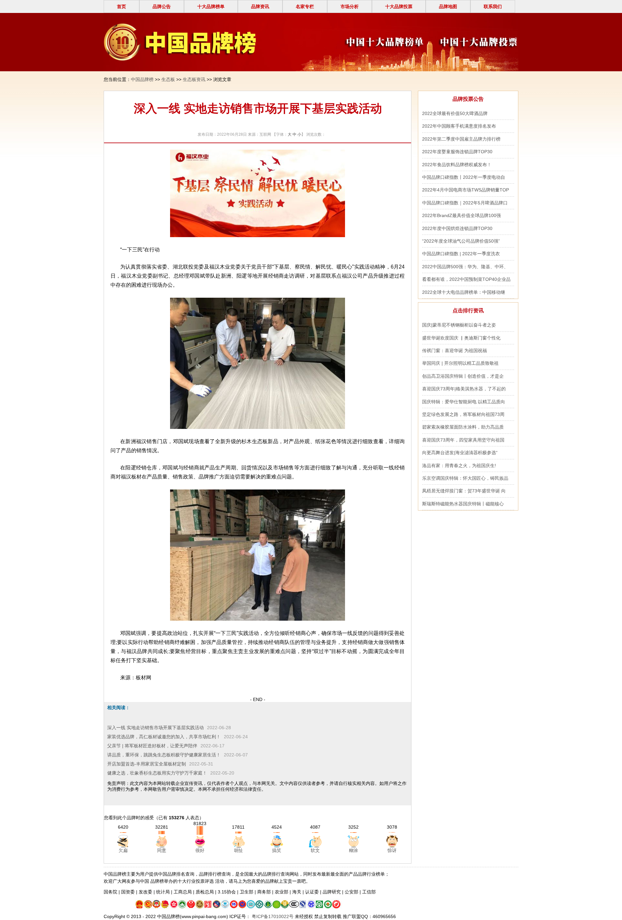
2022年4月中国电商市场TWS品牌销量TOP (465, 189)
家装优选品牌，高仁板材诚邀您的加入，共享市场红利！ (164, 736)
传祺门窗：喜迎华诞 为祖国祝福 (454, 350)
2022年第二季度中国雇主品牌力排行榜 (461, 139)
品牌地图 (448, 6)
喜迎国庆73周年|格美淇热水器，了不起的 (464, 388)
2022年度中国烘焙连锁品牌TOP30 (457, 228)
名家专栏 (305, 6)
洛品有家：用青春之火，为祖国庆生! (459, 465)
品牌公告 (162, 6)
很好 (199, 850)
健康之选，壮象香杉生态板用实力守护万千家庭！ (157, 773)
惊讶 (392, 850)
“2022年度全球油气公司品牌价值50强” (461, 241)
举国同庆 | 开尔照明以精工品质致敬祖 (460, 363)
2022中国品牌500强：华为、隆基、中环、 (465, 266)
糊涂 (353, 850)
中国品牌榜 (142, 79)
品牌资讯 (260, 6)
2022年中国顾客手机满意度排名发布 (459, 126)
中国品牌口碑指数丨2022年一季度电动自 (463, 177)
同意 (161, 850)
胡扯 (238, 850)
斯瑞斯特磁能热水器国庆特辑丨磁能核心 (463, 503)
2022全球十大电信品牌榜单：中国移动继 (463, 292)
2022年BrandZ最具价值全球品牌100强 (461, 215)
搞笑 (276, 850)
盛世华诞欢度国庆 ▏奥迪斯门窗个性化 (461, 337)
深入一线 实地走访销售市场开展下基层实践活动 (155, 727)
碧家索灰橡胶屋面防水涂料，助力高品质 (463, 427)
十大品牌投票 (398, 6)
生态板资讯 (194, 79)
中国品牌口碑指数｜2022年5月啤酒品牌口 (465, 202)
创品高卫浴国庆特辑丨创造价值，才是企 (463, 376)
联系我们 (493, 6)
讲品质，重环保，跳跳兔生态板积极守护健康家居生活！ (164, 754)
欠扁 (123, 850)
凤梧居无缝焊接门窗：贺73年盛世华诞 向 (464, 490)
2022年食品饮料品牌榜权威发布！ (456, 164)
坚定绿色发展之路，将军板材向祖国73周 (463, 414)
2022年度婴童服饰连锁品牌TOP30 (457, 151)
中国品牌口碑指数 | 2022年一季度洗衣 (461, 253)
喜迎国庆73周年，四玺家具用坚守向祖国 (463, 440)
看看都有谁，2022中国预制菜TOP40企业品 (466, 279)
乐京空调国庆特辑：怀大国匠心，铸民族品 (465, 478)
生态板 (168, 79)
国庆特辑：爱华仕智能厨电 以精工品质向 (463, 401)
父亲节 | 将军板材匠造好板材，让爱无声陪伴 (152, 745)
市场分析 (349, 6)
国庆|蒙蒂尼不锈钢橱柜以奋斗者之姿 (460, 325)
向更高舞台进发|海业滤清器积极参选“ (460, 452)
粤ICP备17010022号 (272, 916)
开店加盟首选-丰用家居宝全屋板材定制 (146, 763)
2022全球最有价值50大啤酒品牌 (455, 113)
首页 (121, 6)
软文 (315, 850)
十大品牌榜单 (211, 6)
